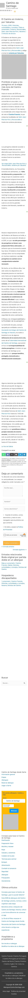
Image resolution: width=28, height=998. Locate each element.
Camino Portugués (20, 956)
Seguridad (5, 871)
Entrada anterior (8, 546)
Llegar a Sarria (6, 785)
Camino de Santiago (12, 4)
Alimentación (6, 865)
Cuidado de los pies (8, 856)
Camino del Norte (8, 961)
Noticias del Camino (14, 585)
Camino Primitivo (20, 961)
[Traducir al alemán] (5, 10)
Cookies (14, 994)
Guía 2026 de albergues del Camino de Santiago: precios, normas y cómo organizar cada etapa (14, 900)
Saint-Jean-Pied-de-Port (10, 31)
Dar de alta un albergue (9, 943)
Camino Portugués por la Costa (14, 959)
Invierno (13, 29)
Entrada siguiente (19, 549)
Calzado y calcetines (8, 853)
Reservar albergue (7, 783)
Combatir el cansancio (9, 868)
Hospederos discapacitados (9, 576)
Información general (8, 774)
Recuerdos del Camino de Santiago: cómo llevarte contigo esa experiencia (14, 927)
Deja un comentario (8, 563)
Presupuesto (6, 878)
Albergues (5, 780)
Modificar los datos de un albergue (13, 946)
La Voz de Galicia (7, 446)
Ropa (3, 849)
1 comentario (6, 581)
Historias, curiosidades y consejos (13, 583)
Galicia (10, 565)
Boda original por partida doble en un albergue (14, 558)
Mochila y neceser (7, 846)
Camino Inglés (9, 964)
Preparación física (7, 843)
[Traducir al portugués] (10, 10)
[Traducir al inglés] (1, 10)
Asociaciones (6, 881)
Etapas (4, 777)
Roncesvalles (21, 29)
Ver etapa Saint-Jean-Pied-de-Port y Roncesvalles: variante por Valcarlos (14, 164)
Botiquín (4, 862)
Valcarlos (22, 31)
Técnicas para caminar (9, 859)
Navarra (4, 585)
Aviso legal (6, 991)
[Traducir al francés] (3, 10)
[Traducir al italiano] (7, 10)
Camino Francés (14, 114)
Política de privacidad (18, 991)
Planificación (6, 840)
